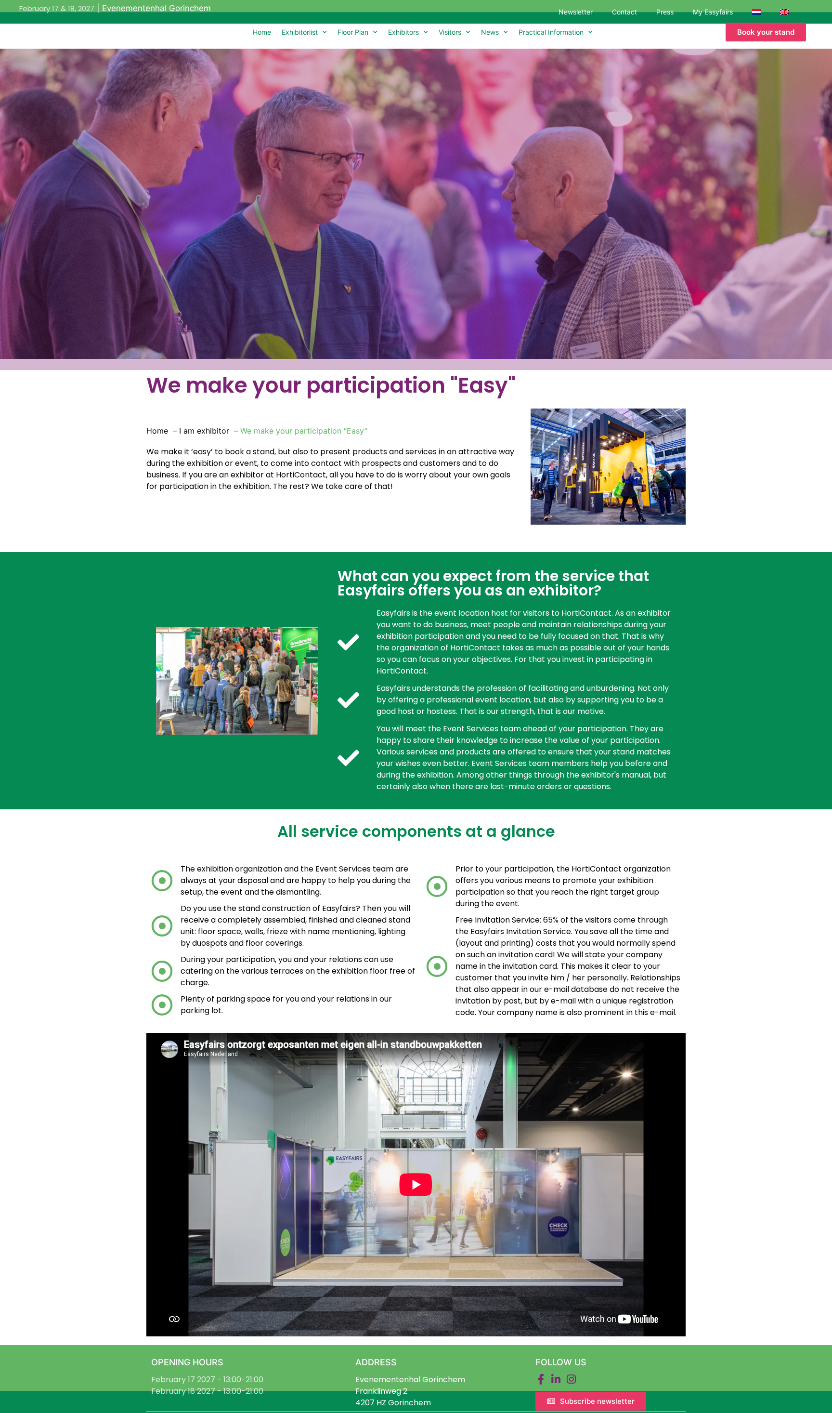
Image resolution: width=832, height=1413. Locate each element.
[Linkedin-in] (556, 1379)
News (490, 32)
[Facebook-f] (540, 1379)
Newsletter (576, 12)
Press (665, 12)
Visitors (450, 32)
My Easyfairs (713, 12)
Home (262, 32)
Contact (624, 12)
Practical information (551, 32)
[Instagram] (571, 1379)
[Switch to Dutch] (756, 12)
